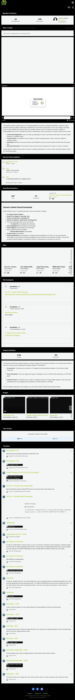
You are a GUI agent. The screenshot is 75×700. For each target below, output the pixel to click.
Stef (16, 161)
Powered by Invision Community (37, 697)
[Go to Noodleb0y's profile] (4, 162)
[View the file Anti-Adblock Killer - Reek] (27, 257)
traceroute (10, 578)
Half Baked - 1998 (12, 674)
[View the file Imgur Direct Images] (43, 257)
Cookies (45, 693)
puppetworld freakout (11, 312)
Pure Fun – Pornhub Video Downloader (60, 195)
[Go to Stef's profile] (4, 169)
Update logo (53, 415)
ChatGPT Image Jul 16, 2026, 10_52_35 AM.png (41, 415)
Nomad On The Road (20, 481)
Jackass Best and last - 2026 (16, 534)
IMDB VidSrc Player (59, 267)
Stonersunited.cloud (22, 456)
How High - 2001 (12, 626)
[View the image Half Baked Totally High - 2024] (14, 665)
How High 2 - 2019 (12, 604)
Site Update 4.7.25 (8, 415)
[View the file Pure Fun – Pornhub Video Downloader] (11, 257)
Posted (14, 288)
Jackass (17, 536)
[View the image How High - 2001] (14, 642)
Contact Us (37, 693)
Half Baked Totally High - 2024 (17, 650)
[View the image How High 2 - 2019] (14, 618)
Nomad (30, 417)
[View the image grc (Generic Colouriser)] (14, 570)
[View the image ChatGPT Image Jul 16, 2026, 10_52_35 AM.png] (37, 405)
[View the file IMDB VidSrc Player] (59, 257)
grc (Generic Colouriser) (14, 541)
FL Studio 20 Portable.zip (12, 335)
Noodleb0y (9, 161)
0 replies (15, 172)
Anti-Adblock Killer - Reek (28, 267)
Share (55, 438)
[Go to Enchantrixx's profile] (55, 19)
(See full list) (68, 28)
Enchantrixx (61, 20)
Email (20, 438)
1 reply (13, 163)
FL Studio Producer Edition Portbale (15, 333)
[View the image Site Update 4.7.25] (14, 405)
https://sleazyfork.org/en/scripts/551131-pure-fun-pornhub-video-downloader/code (30, 294)
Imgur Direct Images (43, 267)
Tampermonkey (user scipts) (22, 491)
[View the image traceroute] (14, 596)
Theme (29, 693)
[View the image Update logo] (61, 405)
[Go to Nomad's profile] (7, 481)
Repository (18, 551)
